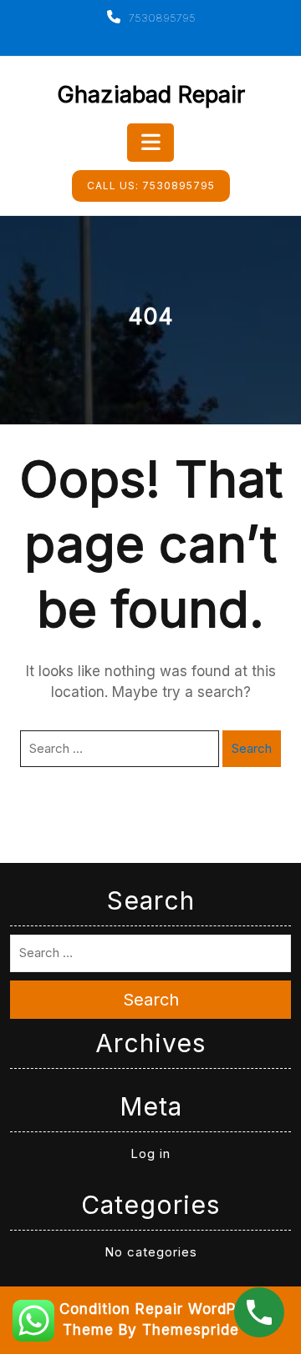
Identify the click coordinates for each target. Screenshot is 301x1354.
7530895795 (160, 17)
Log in (150, 1153)
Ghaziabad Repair (151, 94)
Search (252, 748)
